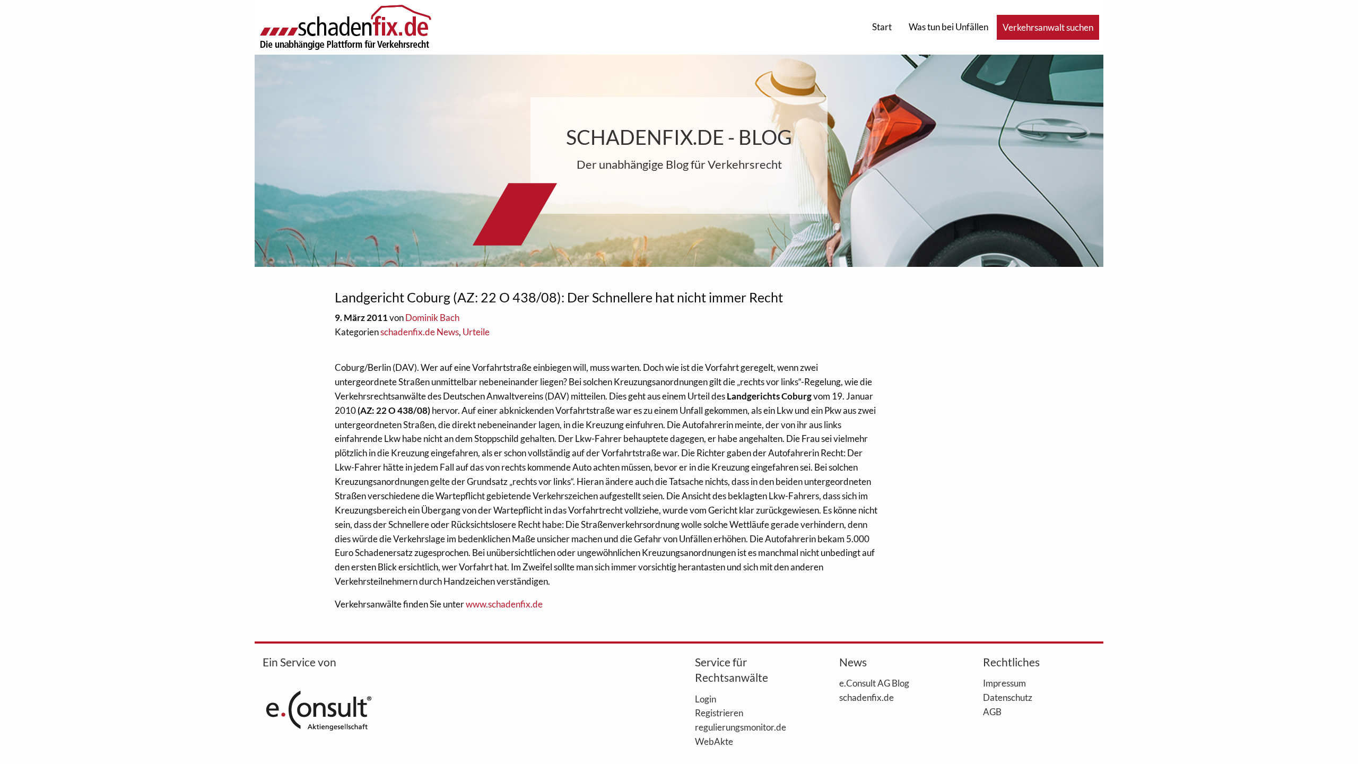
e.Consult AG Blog (874, 683)
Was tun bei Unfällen (948, 26)
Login (705, 698)
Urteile (476, 331)
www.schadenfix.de (504, 604)
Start (882, 26)
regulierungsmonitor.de (740, 727)
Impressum (1004, 683)
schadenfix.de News (419, 331)
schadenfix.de (866, 697)
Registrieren (719, 712)
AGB (992, 711)
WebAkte (714, 741)
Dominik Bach (432, 317)
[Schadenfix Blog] (345, 26)
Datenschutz (1007, 697)
